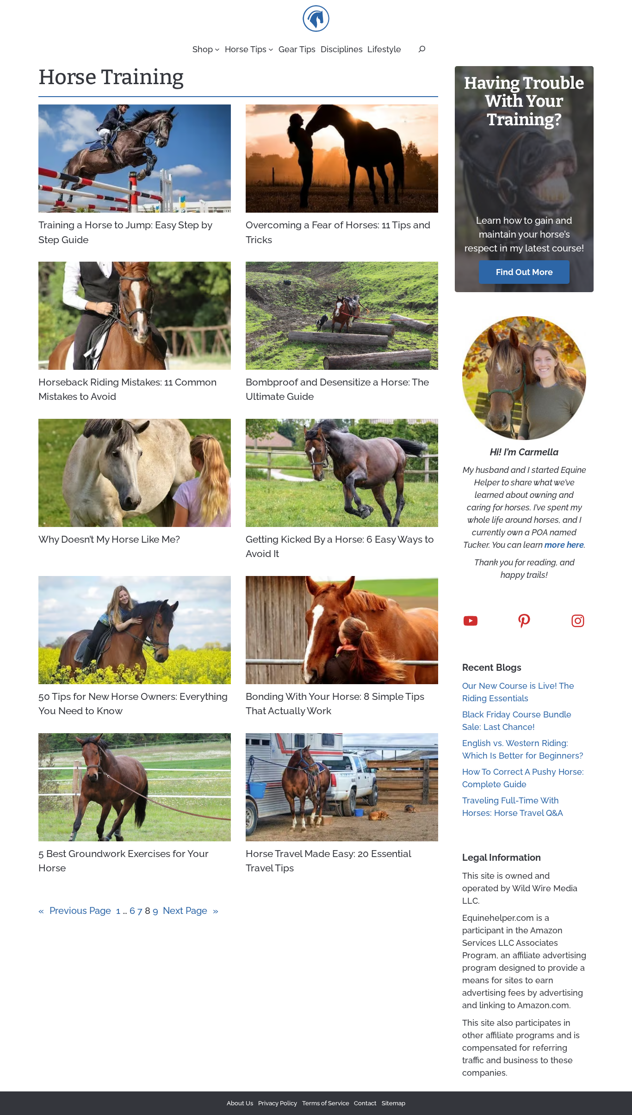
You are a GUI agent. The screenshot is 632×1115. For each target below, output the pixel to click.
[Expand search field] (422, 49)
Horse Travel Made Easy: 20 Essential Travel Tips (328, 861)
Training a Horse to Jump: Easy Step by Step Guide (125, 232)
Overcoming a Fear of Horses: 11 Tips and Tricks (338, 232)
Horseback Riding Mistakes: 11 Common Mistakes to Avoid (127, 389)
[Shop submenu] (217, 49)
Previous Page (74, 910)
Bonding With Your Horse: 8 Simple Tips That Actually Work (335, 704)
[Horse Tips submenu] (270, 49)
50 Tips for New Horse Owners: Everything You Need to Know (133, 704)
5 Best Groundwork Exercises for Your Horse (123, 861)
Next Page (190, 910)
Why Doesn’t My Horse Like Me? (109, 539)
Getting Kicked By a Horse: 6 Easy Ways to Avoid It (340, 546)
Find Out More (524, 272)
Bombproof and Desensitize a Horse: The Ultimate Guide (337, 389)
